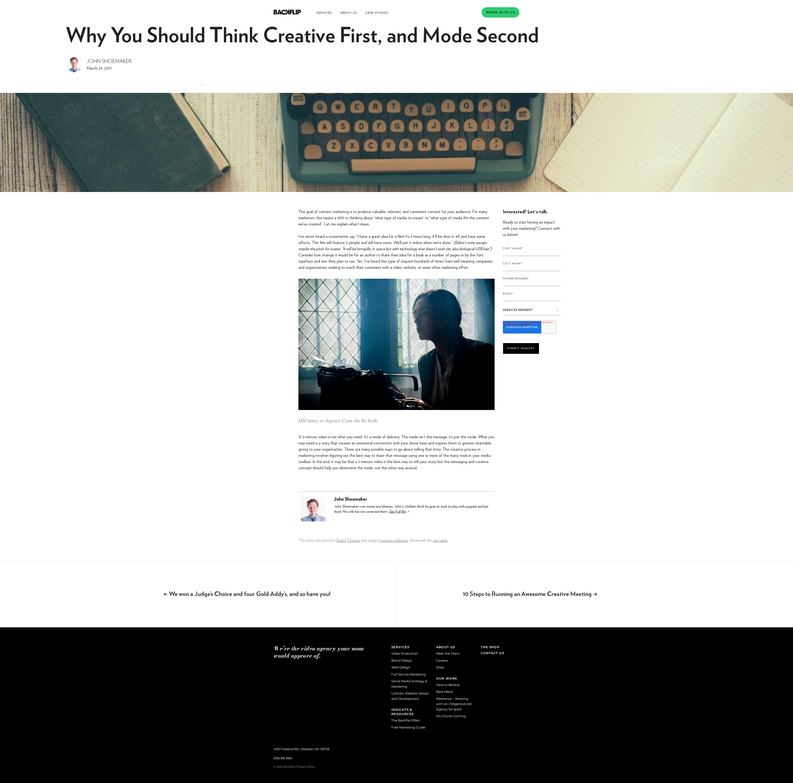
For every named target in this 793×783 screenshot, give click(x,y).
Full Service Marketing (408, 674)
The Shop (490, 647)
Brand (341, 540)
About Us (348, 13)
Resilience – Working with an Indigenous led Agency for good (453, 704)
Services (324, 13)
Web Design (400, 667)
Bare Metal (444, 692)
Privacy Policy (306, 766)
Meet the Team (447, 653)
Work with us (500, 12)
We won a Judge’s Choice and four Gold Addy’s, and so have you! (246, 594)
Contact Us (492, 653)
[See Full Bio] (408, 511)
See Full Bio (397, 511)
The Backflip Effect (405, 720)
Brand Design (401, 660)
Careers (442, 660)
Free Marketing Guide (408, 727)
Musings (353, 540)
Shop (440, 667)
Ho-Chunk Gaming (450, 716)
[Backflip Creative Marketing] (287, 12)
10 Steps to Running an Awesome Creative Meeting (530, 594)
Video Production (404, 653)
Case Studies (376, 13)
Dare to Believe (447, 685)
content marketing (394, 540)
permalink (440, 540)
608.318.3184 (283, 758)
